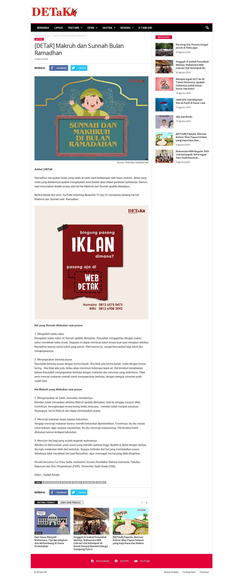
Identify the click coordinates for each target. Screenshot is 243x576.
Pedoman (204, 572)
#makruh (77, 482)
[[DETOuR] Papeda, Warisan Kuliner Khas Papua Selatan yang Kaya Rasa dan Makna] (130, 521)
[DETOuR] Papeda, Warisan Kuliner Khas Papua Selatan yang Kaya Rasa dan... (191, 137)
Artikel (39, 39)
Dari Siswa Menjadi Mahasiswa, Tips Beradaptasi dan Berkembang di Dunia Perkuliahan (51, 541)
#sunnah (101, 482)
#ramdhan (89, 482)
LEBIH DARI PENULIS (70, 502)
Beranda (43, 27)
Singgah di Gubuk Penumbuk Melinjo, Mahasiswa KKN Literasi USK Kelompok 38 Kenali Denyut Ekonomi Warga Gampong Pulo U (91, 543)
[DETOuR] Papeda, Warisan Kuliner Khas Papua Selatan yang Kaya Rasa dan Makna (128, 540)
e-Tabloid (145, 27)
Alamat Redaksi (171, 572)
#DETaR (66, 482)
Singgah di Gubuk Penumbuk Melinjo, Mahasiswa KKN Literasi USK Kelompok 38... (192, 65)
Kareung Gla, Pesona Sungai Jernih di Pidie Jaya (192, 46)
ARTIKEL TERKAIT (46, 502)
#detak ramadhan (52, 482)
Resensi (125, 27)
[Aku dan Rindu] (164, 121)
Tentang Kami (189, 572)
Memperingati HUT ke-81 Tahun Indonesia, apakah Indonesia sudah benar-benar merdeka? (190, 83)
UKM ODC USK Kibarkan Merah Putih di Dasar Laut (190, 101)
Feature (73, 27)
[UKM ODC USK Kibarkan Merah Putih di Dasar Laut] (164, 104)
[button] (207, 28)
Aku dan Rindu (184, 116)
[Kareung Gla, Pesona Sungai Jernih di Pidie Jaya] (164, 49)
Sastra (107, 27)
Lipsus (58, 27)
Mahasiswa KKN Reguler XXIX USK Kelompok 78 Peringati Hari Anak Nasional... (192, 154)
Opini (90, 27)
